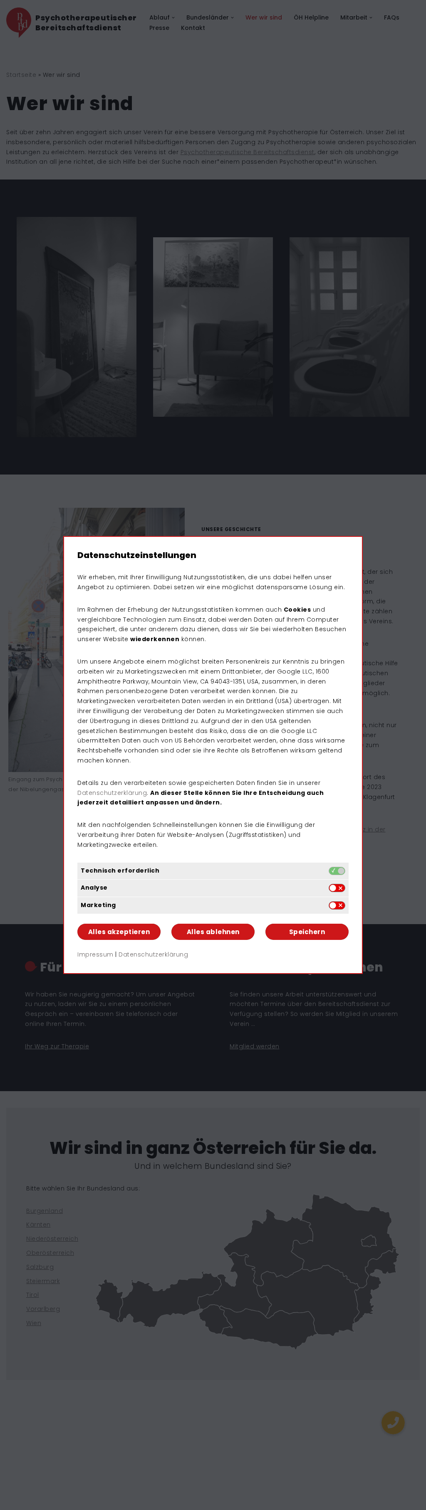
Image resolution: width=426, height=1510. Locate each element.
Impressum (95, 954)
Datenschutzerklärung (112, 793)
